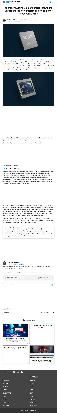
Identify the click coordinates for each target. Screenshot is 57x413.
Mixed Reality (33, 405)
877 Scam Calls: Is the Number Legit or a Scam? (15, 348)
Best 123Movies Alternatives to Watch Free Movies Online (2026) (42, 361)
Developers (6, 380)
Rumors (5, 399)
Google (31, 386)
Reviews (32, 396)
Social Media (33, 402)
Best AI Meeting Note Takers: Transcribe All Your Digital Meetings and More (15, 340)
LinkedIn (22, 372)
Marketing (5, 386)
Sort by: (43, 312)
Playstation (6, 405)
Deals (4, 396)
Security (5, 389)
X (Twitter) (14, 372)
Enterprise (5, 383)
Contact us (33, 410)
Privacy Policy (24, 410)
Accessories (6, 402)
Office (31, 389)
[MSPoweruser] (13, 2)
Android (32, 383)
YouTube (18, 372)
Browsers (32, 399)
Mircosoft (32, 380)
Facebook (10, 372)
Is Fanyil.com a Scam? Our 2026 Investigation (42, 326)
